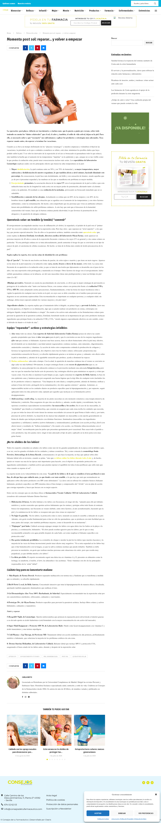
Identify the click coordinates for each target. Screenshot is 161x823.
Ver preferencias (145, 813)
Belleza (30, 10)
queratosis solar (90, 232)
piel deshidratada (51, 656)
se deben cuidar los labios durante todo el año (72, 458)
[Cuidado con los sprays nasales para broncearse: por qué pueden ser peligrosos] (22, 730)
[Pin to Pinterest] (37, 47)
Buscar (114, 38)
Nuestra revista (24, 3)
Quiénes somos (9, 3)
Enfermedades (126, 10)
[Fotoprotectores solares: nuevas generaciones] (89, 730)
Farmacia (109, 10)
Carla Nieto (27, 677)
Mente (66, 10)
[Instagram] (152, 782)
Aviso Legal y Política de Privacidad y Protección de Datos (128, 819)
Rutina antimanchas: (20, 361)
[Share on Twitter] (31, 47)
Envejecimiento (17, 183)
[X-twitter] (147, 782)
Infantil (42, 10)
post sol (65, 656)
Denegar (122, 813)
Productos (94, 10)
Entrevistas (144, 10)
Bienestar (16, 10)
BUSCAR (106, 23)
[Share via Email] (43, 47)
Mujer (54, 10)
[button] (156, 794)
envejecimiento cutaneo (29, 656)
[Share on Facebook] (25, 47)
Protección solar (31, 33)
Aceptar (97, 813)
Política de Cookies (103, 819)
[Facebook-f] (143, 782)
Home (9, 33)
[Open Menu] (156, 11)
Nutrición (79, 10)
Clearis (48, 820)
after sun (12, 656)
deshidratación (23, 169)
